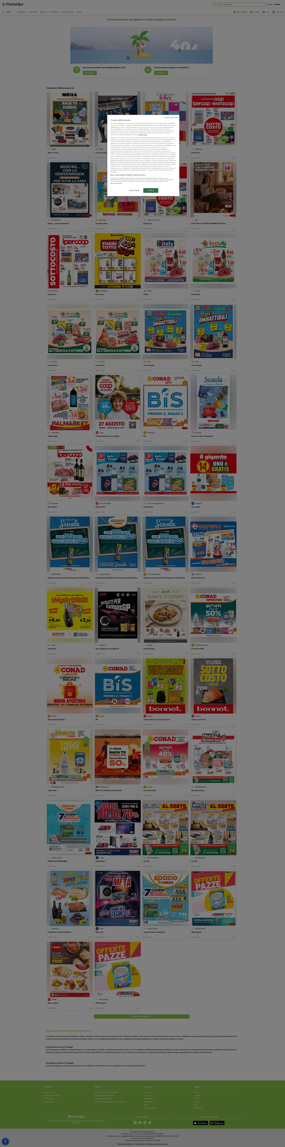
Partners (168, 145)
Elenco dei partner (116, 183)
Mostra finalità (134, 190)
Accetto (150, 190)
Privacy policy (142, 135)
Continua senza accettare (171, 117)
